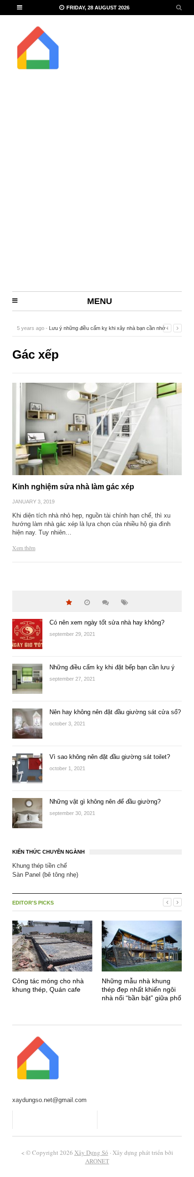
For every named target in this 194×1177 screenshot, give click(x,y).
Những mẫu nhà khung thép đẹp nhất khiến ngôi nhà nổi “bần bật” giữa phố (141, 989)
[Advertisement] (97, 189)
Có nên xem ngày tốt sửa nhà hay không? (106, 622)
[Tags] (124, 603)
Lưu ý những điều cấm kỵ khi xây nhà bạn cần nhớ (107, 328)
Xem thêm (23, 547)
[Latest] (87, 603)
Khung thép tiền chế (39, 865)
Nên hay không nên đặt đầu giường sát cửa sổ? (115, 712)
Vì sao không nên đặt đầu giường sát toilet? (109, 756)
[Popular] (69, 603)
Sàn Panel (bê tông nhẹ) (45, 874)
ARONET (97, 1161)
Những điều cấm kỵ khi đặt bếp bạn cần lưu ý (112, 667)
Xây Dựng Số (91, 1152)
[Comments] (105, 603)
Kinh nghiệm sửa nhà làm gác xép (73, 487)
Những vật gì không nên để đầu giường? (105, 801)
